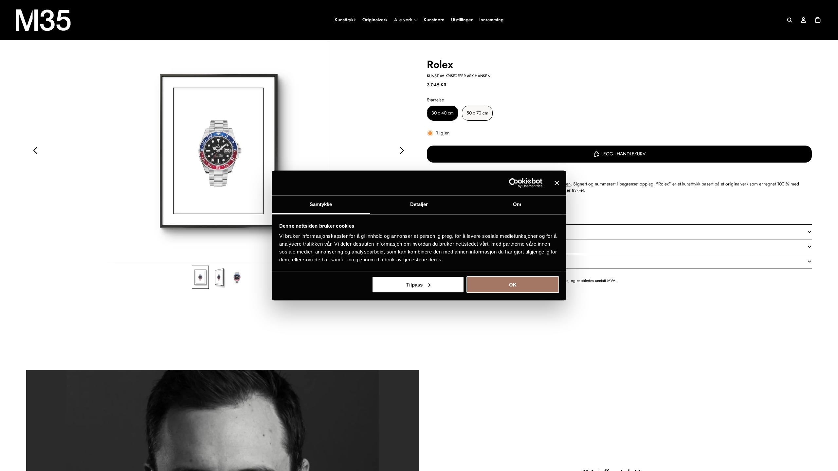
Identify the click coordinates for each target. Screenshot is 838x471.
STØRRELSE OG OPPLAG (452, 231)
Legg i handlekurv (623, 153)
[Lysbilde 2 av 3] (219, 277)
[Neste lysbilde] (403, 151)
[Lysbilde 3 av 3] (237, 277)
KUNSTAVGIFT (441, 246)
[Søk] (789, 20)
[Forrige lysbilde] (33, 151)
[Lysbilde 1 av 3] (200, 277)
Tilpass (414, 284)
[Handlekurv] (818, 20)
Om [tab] (517, 204)
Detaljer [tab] (419, 204)
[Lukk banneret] (557, 183)
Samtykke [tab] (321, 204)
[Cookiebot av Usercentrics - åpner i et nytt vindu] (513, 183)
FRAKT (433, 261)
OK (513, 284)
